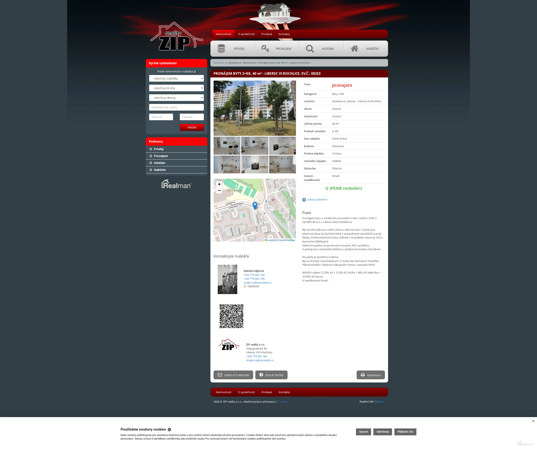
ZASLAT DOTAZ (274, 375)
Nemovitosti (223, 34)
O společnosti (246, 34)
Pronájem (160, 156)
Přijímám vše (405, 431)
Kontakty (284, 34)
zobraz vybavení (317, 199)
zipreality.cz (234, 62)
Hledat (192, 127)
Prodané (266, 34)
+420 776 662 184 (254, 275)
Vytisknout (373, 375)
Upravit (363, 431)
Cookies (282, 401)
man (379, 401)
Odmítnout (383, 431)
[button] (255, 206)
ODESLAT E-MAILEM (236, 375)
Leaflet (271, 240)
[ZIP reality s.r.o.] (176, 27)
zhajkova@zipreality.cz (257, 282)
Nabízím (159, 170)
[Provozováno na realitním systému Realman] (176, 183)
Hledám (159, 163)
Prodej (158, 149)
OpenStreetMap (287, 240)
